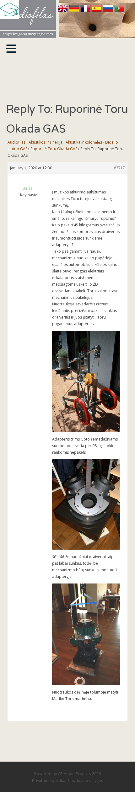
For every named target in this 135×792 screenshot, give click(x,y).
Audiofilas (16, 142)
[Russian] (108, 11)
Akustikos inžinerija (45, 142)
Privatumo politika (48, 780)
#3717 (119, 168)
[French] (86, 11)
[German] (74, 11)
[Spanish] (97, 11)
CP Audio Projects (74, 773)
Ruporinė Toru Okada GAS (53, 148)
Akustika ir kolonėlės (84, 142)
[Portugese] (119, 11)
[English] (63, 11)
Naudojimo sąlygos (85, 780)
